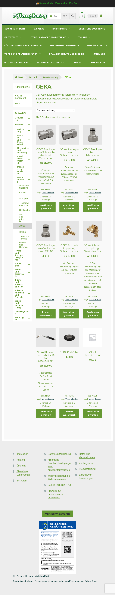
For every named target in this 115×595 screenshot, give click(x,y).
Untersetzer (98, 62)
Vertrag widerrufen (57, 513)
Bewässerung (95, 45)
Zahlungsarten (86, 463)
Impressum (22, 454)
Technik (82, 37)
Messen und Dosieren (63, 45)
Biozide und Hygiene (16, 62)
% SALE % (39, 29)
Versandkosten (48, 193)
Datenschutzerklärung (59, 454)
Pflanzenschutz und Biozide (66, 54)
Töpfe (77, 62)
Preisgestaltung (87, 469)
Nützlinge (99, 54)
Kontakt (20, 460)
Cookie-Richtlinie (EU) (59, 485)
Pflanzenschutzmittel (51, 62)
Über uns (21, 465)
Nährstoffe (59, 29)
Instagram (21, 480)
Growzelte (11, 37)
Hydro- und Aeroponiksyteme (48, 37)
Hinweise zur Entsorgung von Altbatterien (56, 494)
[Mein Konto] (101, 15)
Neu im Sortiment (14, 29)
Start (20, 77)
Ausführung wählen (46, 207)
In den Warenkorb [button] (45, 314)
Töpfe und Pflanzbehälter (20, 54)
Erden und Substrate (92, 29)
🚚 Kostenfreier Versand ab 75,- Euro (57, 3)
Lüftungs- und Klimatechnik (21, 45)
